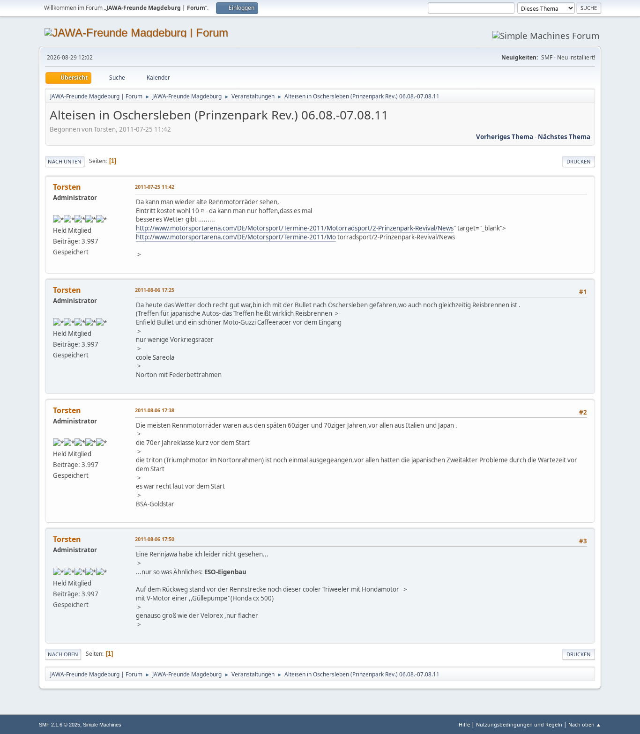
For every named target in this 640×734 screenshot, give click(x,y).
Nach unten (65, 161)
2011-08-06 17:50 (154, 538)
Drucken (578, 161)
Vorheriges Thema (504, 137)
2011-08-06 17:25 (154, 289)
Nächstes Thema (564, 137)
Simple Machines (102, 724)
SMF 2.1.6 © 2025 (59, 724)
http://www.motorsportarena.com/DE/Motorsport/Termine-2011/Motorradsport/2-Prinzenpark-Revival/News (295, 228)
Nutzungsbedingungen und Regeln (519, 724)
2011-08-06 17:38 (154, 410)
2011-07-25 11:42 (154, 186)
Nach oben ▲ (584, 724)
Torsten (67, 187)
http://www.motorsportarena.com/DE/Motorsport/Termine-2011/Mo (236, 237)
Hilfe (464, 724)
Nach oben (63, 654)
